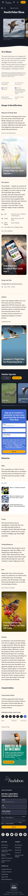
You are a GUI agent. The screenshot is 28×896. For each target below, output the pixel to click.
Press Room (18, 850)
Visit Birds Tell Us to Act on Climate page (14, 748)
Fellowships (18, 847)
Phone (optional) (6, 434)
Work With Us (18, 845)
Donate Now (4, 874)
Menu (3, 2)
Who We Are (4, 845)
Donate (23, 2)
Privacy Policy (10, 445)
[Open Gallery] (23, 21)
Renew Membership (6, 879)
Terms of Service (16, 447)
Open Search (4, 8)
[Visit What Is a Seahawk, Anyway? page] (14, 490)
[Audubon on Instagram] (3, 834)
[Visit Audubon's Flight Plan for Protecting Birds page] (14, 345)
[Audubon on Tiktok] (20, 834)
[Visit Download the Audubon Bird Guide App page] (14, 255)
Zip (4, 429)
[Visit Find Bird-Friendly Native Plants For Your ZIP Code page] (14, 612)
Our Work (6, 328)
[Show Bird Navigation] (2, 8)
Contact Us (18, 852)
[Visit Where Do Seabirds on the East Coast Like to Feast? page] (14, 499)
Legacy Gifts (4, 877)
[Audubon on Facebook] (7, 834)
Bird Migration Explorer (10, 140)
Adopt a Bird (17, 378)
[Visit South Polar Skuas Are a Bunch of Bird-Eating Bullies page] (14, 507)
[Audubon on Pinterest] (25, 834)
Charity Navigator (14, 886)
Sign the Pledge (8, 762)
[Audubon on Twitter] (11, 834)
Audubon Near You (6, 869)
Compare (6, 378)
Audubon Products (6, 872)
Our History (4, 847)
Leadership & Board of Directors (6, 850)
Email (4, 424)
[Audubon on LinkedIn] (16, 834)
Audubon (8, 2)
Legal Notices (7, 894)
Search (18, 2)
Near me (14, 2)
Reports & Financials (6, 858)
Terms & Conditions (18, 445)
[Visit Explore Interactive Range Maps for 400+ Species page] (14, 157)
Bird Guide (15, 8)
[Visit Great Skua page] (8, 393)
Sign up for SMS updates (19, 856)
